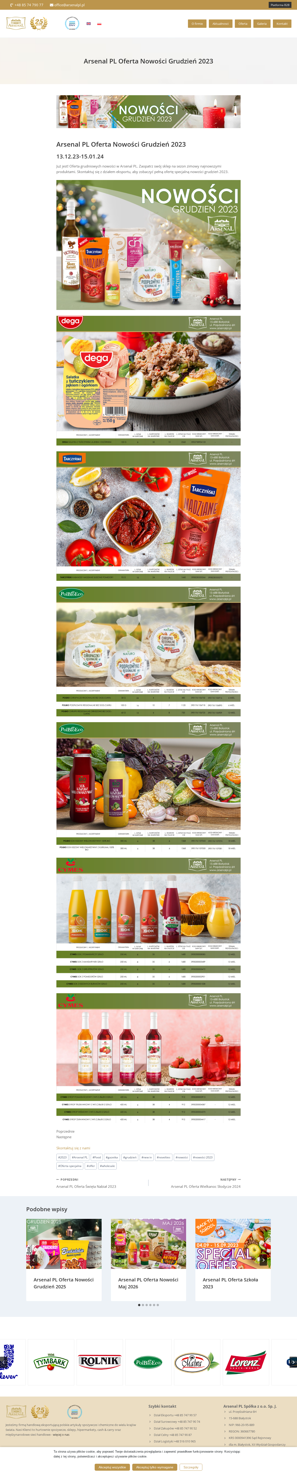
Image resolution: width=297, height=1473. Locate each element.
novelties (163, 1157)
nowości (182, 1157)
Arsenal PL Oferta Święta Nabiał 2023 (86, 1183)
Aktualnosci (221, 24)
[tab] (139, 1305)
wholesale (107, 1166)
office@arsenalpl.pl (69, 5)
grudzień (129, 1157)
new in (147, 1157)
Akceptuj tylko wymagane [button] (154, 1467)
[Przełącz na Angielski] (88, 23)
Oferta (243, 24)
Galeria (262, 24)
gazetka (112, 1157)
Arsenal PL (79, 1157)
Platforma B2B (280, 5)
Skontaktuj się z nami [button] (73, 1148)
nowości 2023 (203, 1157)
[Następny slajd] (293, 1362)
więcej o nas (61, 1434)
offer (91, 1166)
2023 (62, 1157)
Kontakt (282, 24)
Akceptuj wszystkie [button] (112, 1467)
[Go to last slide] (33, 1260)
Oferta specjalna (69, 1166)
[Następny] (263, 1260)
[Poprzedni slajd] (3, 1362)
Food (97, 1157)
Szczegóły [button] (191, 1467)
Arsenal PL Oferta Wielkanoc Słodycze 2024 (206, 1183)
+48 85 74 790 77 (29, 5)
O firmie (197, 24)
